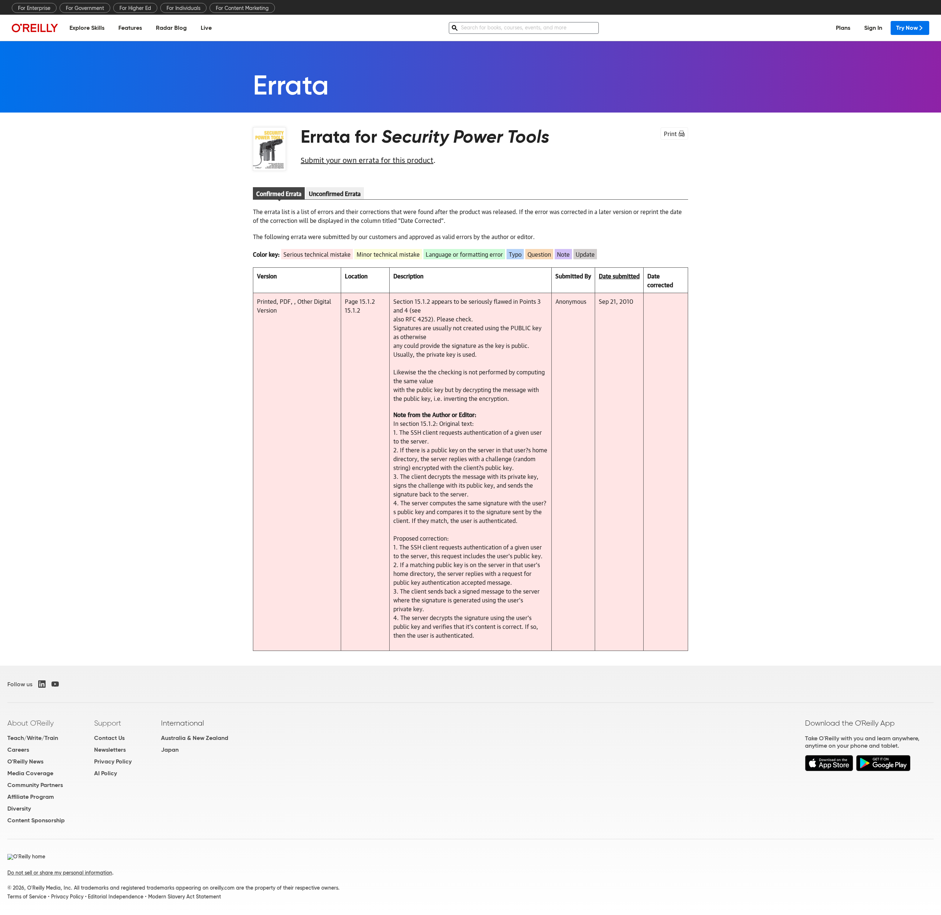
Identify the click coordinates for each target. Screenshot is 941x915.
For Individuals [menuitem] (183, 8)
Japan (170, 750)
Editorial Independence (115, 896)
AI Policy (105, 773)
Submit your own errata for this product (367, 159)
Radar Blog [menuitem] (171, 28)
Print (670, 133)
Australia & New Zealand (194, 738)
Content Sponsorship (36, 820)
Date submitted (619, 276)
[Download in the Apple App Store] (829, 769)
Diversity (19, 808)
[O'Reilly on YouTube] (55, 684)
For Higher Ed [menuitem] (135, 8)
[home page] (35, 28)
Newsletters (110, 750)
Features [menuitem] (130, 28)
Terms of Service (26, 896)
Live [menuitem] (206, 28)
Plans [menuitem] (843, 28)
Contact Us (109, 738)
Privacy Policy (113, 761)
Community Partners (35, 785)
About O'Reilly (30, 723)
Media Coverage (30, 773)
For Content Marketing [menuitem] (242, 8)
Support (107, 723)
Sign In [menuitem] (873, 28)
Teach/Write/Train (32, 738)
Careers (18, 750)
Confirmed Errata (278, 193)
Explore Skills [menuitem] (86, 28)
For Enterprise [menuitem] (34, 8)
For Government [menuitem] (85, 8)
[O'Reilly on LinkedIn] (42, 684)
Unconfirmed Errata (335, 193)
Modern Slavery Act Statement (184, 896)
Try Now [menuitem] (907, 28)
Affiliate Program (30, 797)
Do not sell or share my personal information (59, 872)
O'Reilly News (25, 761)
